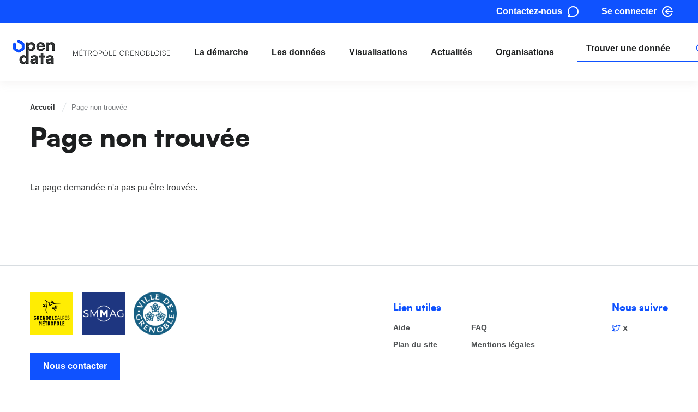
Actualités (451, 52)
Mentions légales (503, 345)
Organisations (525, 52)
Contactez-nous (529, 11)
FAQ (479, 328)
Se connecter (629, 11)
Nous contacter (75, 366)
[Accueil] (92, 52)
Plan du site (415, 345)
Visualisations (378, 52)
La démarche (221, 52)
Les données (299, 52)
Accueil (42, 107)
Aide (401, 328)
